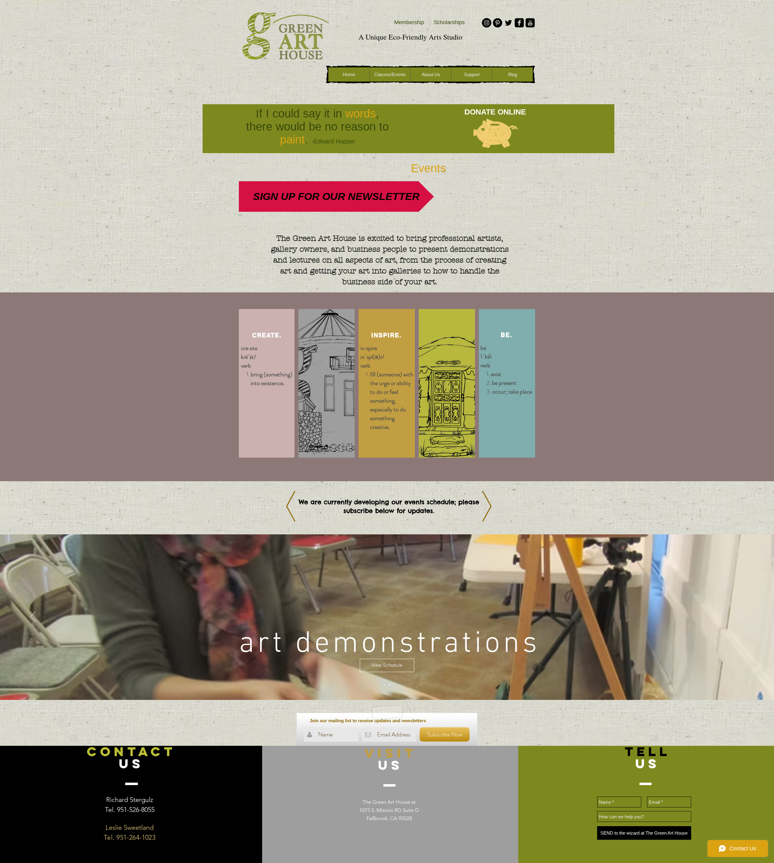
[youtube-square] (530, 22)
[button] (386, 439)
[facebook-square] (519, 22)
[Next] (741, 617)
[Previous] (33, 617)
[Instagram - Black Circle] (486, 22)
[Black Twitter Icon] (508, 22)
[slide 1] (384, 685)
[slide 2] (390, 685)
